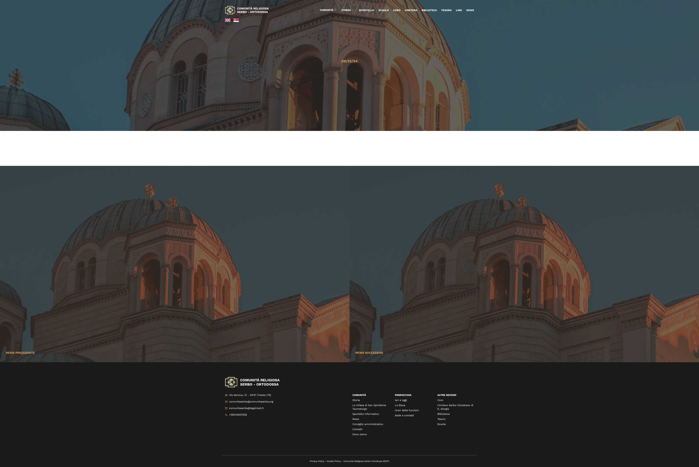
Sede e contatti (404, 415)
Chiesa (346, 10)
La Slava (400, 405)
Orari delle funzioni (407, 410)
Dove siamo (359, 434)
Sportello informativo (365, 414)
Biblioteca (429, 10)
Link (459, 10)
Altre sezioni (446, 395)
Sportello (366, 10)
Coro (396, 10)
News (470, 10)
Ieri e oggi (401, 400)
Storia (356, 400)
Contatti (357, 429)
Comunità (326, 10)
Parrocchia (403, 395)
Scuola (383, 10)
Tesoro (446, 10)
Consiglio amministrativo (367, 424)
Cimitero (411, 10)
